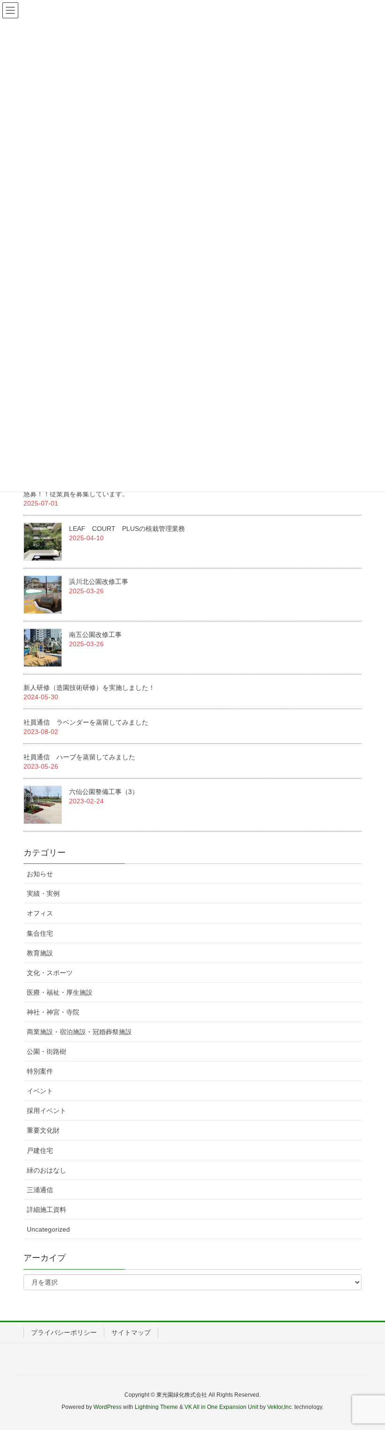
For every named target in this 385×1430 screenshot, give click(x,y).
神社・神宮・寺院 (53, 1012)
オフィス (40, 913)
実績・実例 (43, 893)
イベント (40, 1091)
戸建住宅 (40, 1150)
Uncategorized (48, 1229)
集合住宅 (40, 933)
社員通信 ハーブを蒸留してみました (79, 757)
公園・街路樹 (46, 1051)
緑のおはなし (46, 1170)
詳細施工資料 (46, 1209)
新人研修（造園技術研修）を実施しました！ (89, 687)
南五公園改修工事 (95, 634)
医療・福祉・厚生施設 (59, 992)
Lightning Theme (156, 1407)
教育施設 (40, 953)
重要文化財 (43, 1130)
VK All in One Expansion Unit (221, 1407)
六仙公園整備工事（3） (104, 791)
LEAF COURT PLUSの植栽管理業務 (127, 528)
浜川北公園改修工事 (98, 581)
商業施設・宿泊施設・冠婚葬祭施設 (79, 1032)
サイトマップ (131, 1332)
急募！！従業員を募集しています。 (76, 494)
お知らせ (40, 874)
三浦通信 (40, 1190)
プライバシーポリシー (64, 1332)
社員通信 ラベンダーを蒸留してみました (85, 722)
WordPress (107, 1407)
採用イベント (46, 1110)
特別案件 (40, 1071)
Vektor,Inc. (280, 1407)
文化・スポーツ (50, 972)
